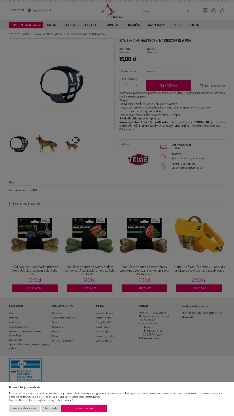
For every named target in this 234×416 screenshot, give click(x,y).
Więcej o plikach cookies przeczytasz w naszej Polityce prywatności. (42, 400)
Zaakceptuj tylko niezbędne (24, 408)
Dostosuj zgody (51, 408)
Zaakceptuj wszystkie (84, 408)
